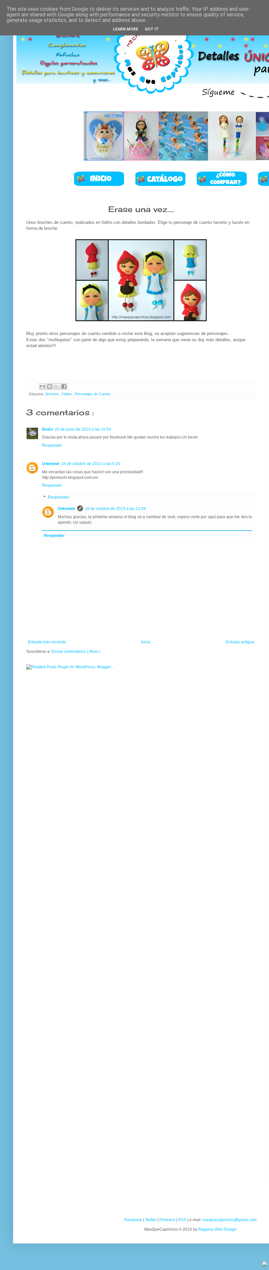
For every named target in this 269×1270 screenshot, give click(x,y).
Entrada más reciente (47, 642)
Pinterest (167, 1220)
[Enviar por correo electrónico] (42, 386)
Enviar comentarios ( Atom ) (76, 651)
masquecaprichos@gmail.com (229, 1220)
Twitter (150, 1220)
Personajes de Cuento (92, 394)
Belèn (47, 429)
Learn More (125, 29)
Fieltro (67, 394)
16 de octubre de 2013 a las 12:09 (115, 508)
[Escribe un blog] (49, 386)
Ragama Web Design (217, 1229)
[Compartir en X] (56, 386)
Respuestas (58, 497)
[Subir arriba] (264, 1264)
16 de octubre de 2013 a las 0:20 (90, 463)
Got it (152, 29)
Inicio (146, 642)
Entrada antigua (240, 642)
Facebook (133, 1220)
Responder (52, 445)
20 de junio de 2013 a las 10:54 (83, 429)
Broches (53, 394)
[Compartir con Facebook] (64, 386)
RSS (182, 1220)
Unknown (50, 463)
